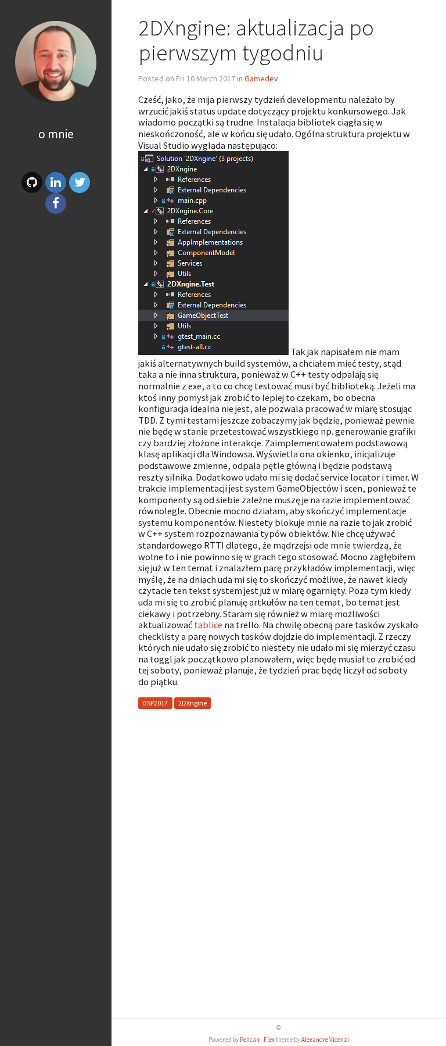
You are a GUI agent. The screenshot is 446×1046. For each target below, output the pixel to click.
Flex (269, 1040)
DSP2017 (155, 703)
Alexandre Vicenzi (325, 1040)
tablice (208, 625)
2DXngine (192, 703)
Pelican (250, 1040)
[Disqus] (278, 863)
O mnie (56, 134)
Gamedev (261, 78)
